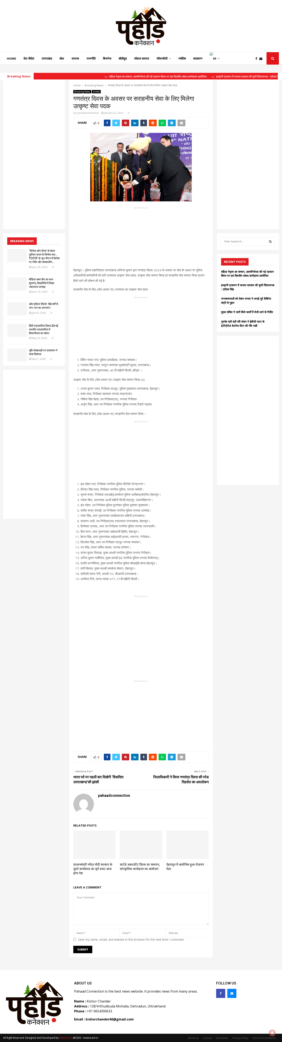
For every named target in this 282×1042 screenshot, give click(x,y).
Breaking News (82, 91)
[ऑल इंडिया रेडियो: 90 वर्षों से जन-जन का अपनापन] (17, 308)
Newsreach (65, 1038)
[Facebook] (257, 58)
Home (11, 58)
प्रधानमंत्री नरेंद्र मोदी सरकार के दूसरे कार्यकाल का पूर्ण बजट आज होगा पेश (92, 869)
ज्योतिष (182, 58)
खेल (61, 58)
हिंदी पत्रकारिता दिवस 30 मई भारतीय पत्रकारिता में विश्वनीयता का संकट (43, 329)
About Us (193, 1038)
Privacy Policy (240, 1038)
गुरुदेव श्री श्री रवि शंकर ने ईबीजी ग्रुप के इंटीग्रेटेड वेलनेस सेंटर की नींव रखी (242, 324)
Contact (207, 1038)
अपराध (75, 58)
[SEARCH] (270, 241)
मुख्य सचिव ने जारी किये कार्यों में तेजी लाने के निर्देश (247, 312)
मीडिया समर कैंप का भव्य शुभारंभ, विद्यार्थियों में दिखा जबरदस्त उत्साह (41, 283)
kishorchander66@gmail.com (110, 1019)
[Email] (261, 58)
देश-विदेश (29, 58)
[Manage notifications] (272, 1033)
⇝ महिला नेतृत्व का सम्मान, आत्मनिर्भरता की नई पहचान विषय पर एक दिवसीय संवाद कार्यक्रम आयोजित (137, 76)
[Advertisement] (141, 239)
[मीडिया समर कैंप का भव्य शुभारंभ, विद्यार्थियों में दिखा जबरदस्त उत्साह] (17, 284)
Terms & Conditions (264, 1038)
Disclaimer (222, 1038)
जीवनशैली (161, 58)
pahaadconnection (88, 113)
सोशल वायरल (141, 58)
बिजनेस (107, 58)
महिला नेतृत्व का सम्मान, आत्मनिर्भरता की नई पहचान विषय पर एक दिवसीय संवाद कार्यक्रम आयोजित (247, 274)
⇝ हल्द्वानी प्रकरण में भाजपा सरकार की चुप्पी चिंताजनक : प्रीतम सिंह (227, 76)
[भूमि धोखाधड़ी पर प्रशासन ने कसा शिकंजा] (17, 355)
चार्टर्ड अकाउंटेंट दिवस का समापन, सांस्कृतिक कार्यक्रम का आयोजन (140, 867)
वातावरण (197, 58)
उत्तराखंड (47, 58)
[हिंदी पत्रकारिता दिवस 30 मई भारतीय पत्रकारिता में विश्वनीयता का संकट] (17, 330)
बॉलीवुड (123, 58)
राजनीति (91, 58)
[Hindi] (215, 58)
